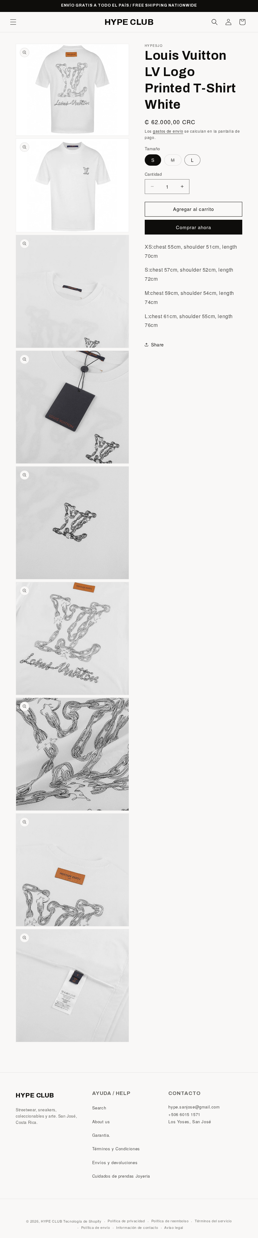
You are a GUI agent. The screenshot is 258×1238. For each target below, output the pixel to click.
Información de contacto (137, 1227)
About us (101, 1122)
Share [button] (157, 344)
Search (99, 1108)
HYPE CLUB (51, 1221)
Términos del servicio (213, 1220)
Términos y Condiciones (116, 1149)
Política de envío (95, 1227)
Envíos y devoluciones (115, 1162)
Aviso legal (173, 1227)
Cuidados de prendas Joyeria (121, 1176)
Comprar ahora (193, 227)
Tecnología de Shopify (82, 1221)
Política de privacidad (126, 1220)
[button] (13, 22)
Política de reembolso (170, 1220)
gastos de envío (168, 131)
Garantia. (101, 1135)
